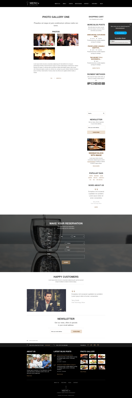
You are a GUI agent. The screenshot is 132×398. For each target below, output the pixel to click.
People (49, 247)
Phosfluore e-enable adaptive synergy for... (66, 364)
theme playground (120, 28)
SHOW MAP (47, 345)
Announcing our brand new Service (65, 355)
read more (96, 166)
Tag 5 (94, 179)
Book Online (78, 3)
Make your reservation (66, 223)
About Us (57, 3)
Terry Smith (96, 202)
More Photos (83, 371)
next (102, 287)
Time (48, 240)
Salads (101, 175)
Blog (101, 3)
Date (48, 233)
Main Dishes (96, 175)
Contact (86, 3)
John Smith (75, 300)
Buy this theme (120, 33)
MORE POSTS (96, 68)
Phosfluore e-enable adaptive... (96, 47)
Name (68, 247)
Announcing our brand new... (96, 35)
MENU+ (34, 3)
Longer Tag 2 (58, 78)
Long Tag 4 (95, 177)
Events (71, 3)
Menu (64, 3)
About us (56, 382)
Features (94, 3)
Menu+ (113, 41)
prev (29, 287)
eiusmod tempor (91, 161)
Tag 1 (52, 78)
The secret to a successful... (96, 58)
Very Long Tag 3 (99, 179)
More (96, 207)
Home (27, 340)
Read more (29, 375)
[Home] (27, 3)
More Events (60, 374)
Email (49, 254)
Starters (90, 177)
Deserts (91, 175)
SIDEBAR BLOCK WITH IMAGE (96, 154)
